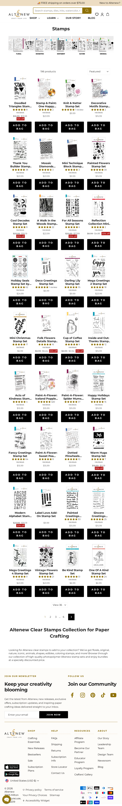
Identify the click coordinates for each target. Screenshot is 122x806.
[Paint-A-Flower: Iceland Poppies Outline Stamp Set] (46, 380)
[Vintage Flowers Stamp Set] (46, 555)
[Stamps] (18, 56)
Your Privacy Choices (35, 795)
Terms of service (53, 789)
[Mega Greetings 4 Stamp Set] (20, 555)
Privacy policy (34, 789)
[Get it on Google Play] (11, 774)
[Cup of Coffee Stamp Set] (72, 323)
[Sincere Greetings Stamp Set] (98, 498)
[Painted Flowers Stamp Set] (98, 148)
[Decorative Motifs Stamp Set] (98, 88)
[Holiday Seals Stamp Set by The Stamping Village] (20, 266)
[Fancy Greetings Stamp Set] (20, 438)
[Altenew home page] (19, 14)
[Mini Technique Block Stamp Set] (72, 148)
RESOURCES (82, 731)
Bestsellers (34, 754)
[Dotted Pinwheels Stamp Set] (72, 438)
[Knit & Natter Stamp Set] (72, 88)
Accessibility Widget (38, 800)
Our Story (103, 738)
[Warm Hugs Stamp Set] (98, 438)
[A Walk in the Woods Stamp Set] (46, 206)
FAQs (54, 738)
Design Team (105, 754)
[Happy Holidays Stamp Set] (98, 380)
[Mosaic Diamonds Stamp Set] (46, 148)
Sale (30, 760)
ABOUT (102, 731)
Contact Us (57, 773)
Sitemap (55, 795)
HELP (54, 731)
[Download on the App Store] (11, 767)
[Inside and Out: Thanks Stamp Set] (98, 323)
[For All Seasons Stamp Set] (72, 206)
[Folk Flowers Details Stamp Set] (46, 323)
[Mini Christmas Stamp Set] (20, 323)
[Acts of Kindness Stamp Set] (20, 380)
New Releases (36, 748)
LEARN (51, 18)
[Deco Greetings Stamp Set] (46, 266)
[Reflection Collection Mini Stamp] (98, 206)
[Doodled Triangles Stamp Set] (20, 88)
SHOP (34, 18)
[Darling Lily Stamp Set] (72, 266)
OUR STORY (73, 18)
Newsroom (104, 760)
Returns (56, 750)
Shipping (56, 744)
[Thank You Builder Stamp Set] (20, 148)
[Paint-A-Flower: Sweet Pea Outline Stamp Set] (46, 438)
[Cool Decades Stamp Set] (20, 206)
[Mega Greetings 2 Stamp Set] (98, 266)
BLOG (91, 18)
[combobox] (58, 10)
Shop (31, 731)
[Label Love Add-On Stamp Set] (46, 498)
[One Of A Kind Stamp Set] (98, 555)
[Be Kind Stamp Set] (72, 555)
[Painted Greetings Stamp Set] (72, 498)
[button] (6, 799)
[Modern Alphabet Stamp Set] (20, 498)
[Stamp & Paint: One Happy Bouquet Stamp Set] (46, 88)
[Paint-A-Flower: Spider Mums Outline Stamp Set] (72, 380)
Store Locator (59, 767)
